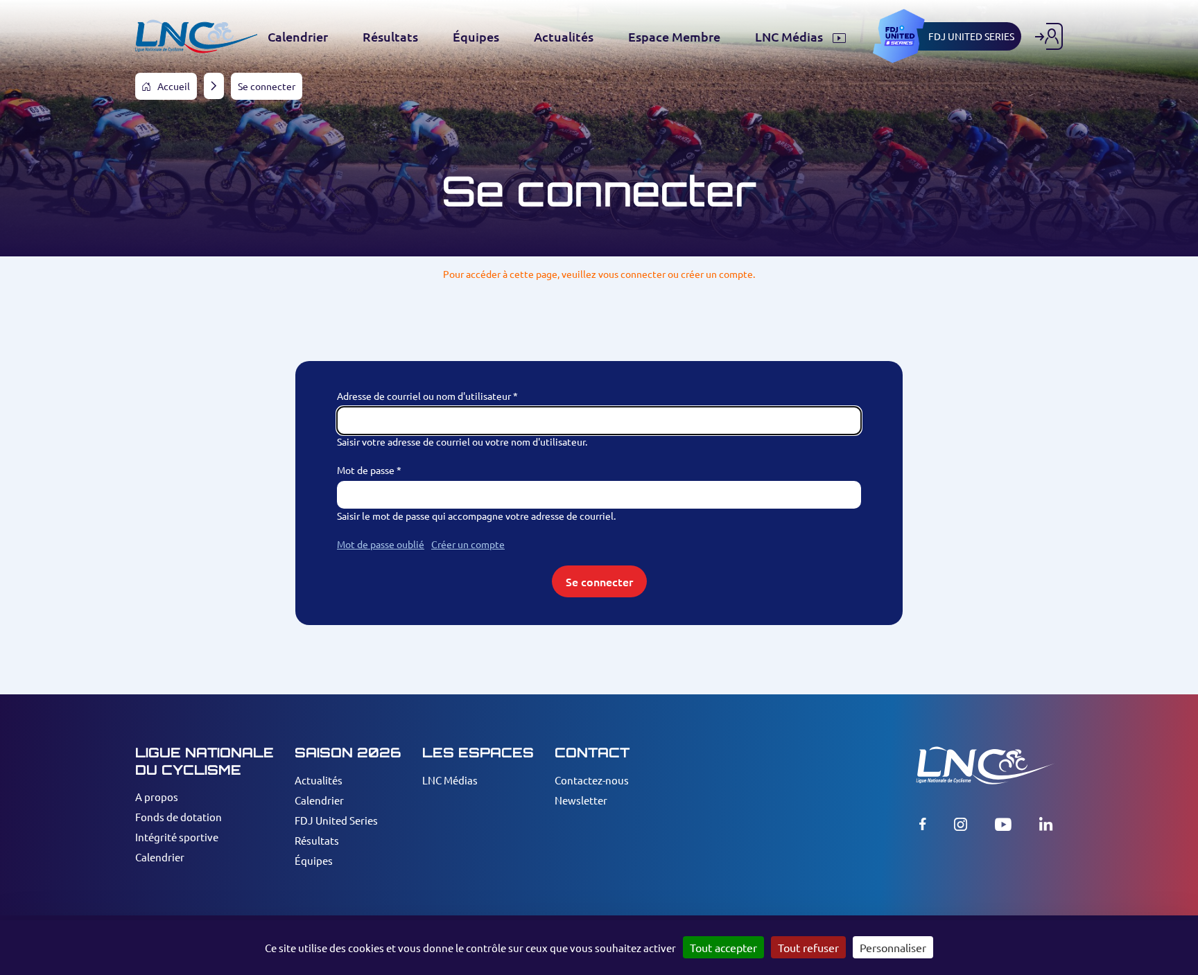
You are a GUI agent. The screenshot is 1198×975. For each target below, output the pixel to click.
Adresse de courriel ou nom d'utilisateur (424, 395)
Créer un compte (468, 544)
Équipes (314, 860)
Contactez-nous (592, 780)
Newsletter (581, 800)
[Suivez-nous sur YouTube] (1003, 824)
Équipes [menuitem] (476, 36)
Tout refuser (808, 947)
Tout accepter (723, 947)
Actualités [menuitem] (563, 36)
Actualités (318, 780)
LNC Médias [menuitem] (790, 36)
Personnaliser (893, 947)
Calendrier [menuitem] (298, 36)
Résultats (317, 840)
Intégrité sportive (176, 836)
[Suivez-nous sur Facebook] (922, 824)
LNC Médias (450, 780)
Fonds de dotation (178, 816)
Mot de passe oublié (380, 544)
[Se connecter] (1049, 36)
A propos (156, 796)
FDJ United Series (336, 820)
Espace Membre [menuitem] (674, 36)
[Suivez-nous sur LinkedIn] (1045, 824)
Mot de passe (365, 470)
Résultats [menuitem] (390, 36)
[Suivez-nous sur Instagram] (960, 824)
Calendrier (159, 856)
